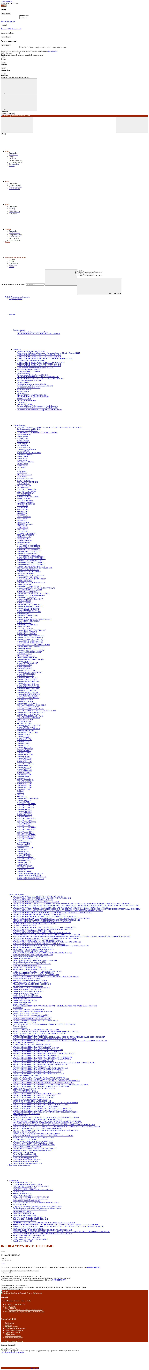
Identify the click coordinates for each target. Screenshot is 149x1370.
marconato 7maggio (23, 442)
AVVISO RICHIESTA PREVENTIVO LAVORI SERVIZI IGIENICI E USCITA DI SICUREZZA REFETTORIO (50, 1084)
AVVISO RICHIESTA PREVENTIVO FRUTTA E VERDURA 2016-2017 (38, 1050)
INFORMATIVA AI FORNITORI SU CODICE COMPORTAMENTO (36, 1134)
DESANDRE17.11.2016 (25, 720)
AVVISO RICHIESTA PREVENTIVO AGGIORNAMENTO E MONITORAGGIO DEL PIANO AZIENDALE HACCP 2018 (55, 1006)
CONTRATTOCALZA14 (25, 807)
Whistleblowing (10, 1334)
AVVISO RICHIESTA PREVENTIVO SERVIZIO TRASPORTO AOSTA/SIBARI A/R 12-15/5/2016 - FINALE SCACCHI (54, 1062)
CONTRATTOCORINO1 (25, 780)
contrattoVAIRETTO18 (24, 785)
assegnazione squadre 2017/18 (22, 1193)
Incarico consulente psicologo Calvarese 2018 (27, 997)
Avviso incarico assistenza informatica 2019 (27, 966)
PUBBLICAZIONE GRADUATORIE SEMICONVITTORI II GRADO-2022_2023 (44, 358)
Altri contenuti (14, 1180)
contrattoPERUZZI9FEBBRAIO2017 (29, 652)
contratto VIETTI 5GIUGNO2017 (28, 577)
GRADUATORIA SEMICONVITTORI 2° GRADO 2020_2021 (38, 377)
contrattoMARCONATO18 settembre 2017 (31, 566)
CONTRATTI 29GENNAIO (26, 491)
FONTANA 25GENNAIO (25, 493)
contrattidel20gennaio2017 (25, 668)
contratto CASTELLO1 (24, 871)
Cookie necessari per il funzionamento (13, 1285)
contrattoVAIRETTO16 (24, 787)
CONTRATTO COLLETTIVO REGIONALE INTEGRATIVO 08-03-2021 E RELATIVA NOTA (49, 427)
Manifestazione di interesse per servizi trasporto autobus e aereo (33, 949)
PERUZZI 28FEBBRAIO (25, 478)
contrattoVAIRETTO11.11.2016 (27, 732)
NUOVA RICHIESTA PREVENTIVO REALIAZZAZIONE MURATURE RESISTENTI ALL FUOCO (47, 1123)
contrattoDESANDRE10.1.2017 (27, 677)
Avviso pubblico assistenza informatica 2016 (27, 1075)
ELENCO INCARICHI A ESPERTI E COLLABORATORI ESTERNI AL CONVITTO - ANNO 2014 (47, 1121)
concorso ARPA (18, 1008)
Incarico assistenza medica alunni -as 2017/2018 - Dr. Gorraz (32, 1017)
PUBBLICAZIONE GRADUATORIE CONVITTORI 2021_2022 (39, 366)
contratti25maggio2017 (24, 581)
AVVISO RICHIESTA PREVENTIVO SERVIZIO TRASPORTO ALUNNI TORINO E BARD (44, 1039)
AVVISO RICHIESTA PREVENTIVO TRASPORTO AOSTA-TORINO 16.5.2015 (40, 1105)
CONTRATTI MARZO (25, 628)
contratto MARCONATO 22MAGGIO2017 (31, 582)
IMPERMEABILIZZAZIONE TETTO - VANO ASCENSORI (33, 973)
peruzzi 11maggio (22, 438)
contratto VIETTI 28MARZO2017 (28, 621)
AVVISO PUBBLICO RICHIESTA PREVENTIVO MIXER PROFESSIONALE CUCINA (43, 1136)
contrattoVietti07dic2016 (25, 699)
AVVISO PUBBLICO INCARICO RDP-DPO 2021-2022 (32, 931)
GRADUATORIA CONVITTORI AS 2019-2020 (33, 397)
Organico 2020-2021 (23, 373)
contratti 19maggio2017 (24, 584)
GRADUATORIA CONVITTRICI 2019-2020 (32, 395)
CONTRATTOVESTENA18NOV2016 (30, 716)
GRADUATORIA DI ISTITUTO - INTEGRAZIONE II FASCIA (38, 334)
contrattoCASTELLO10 (25, 754)
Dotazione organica (19, 330)
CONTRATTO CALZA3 (25, 868)
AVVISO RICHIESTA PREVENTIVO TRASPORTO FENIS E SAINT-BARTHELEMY (42, 1057)
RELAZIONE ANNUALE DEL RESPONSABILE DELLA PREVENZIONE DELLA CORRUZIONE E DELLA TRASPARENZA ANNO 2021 (61, 1232)
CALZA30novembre (24, 517)
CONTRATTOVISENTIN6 (26, 837)
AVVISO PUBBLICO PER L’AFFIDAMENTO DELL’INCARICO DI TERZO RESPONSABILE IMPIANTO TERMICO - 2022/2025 (58, 911)
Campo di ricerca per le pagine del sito (13, 284)
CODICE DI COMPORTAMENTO (25, 1132)
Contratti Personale (19, 425)
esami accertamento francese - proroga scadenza (32, 332)
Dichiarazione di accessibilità (14, 1330)
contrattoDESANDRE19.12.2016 (28, 685)
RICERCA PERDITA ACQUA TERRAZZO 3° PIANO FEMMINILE (36, 975)
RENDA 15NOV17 (23, 539)
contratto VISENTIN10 (24, 815)
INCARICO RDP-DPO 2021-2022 (24, 925)
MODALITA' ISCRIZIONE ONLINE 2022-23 (28, 1228)
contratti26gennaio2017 (24, 661)
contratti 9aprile (22, 458)
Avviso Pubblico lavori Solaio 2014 (24, 1154)
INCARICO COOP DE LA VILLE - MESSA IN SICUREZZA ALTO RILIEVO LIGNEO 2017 (44, 1024)
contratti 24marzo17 (23, 626)
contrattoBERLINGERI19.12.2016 (28, 687)
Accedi (4, 5)
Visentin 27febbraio (23, 480)
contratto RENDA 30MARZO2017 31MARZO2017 (34, 619)
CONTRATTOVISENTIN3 (26, 859)
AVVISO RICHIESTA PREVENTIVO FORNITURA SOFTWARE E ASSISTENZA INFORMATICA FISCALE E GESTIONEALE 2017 (59, 1037)
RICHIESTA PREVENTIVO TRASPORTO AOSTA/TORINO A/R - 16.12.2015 (39, 1077)
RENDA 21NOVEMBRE (25, 535)
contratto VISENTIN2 (24, 860)
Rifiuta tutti (17, 1271)
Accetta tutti (31, 1271)
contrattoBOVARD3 (23, 802)
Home (79, 270)
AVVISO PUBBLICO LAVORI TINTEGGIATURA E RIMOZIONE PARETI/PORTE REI (43, 929)
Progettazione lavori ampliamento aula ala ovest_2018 (30, 956)
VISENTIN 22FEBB (24, 486)
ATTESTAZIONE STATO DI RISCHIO (26, 1114)
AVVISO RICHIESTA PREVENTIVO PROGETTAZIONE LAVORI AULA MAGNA (42, 1059)
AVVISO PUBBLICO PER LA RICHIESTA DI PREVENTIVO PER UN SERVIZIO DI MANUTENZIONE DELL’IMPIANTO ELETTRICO (60, 907)
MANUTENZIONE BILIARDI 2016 (25, 1042)
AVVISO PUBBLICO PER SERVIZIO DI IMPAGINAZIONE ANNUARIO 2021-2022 (42, 898)
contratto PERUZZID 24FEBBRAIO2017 (30, 639)
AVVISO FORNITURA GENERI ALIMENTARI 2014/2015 (33, 1141)
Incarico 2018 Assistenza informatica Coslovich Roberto (31, 982)
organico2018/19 (22, 393)
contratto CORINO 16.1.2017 (26, 670)
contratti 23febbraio (23, 484)
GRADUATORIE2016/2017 (26, 400)
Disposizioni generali (15, 299)
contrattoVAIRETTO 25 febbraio (27, 798)
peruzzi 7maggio (22, 445)
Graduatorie (17, 349)
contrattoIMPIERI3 (23, 743)
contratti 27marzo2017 (24, 623)
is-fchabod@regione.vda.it (25, 1310)
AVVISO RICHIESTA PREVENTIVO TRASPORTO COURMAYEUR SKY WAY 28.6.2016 (44, 1053)
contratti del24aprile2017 (25, 603)
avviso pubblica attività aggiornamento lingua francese (30, 1199)
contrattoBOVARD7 (23, 776)
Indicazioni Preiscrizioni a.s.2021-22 (24, 1221)
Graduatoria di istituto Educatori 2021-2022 (31, 351)
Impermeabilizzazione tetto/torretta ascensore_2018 (29, 962)
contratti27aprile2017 (24, 601)
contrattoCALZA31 (23, 778)
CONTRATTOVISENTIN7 (26, 829)
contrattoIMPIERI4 (23, 741)
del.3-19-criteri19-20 (19, 1204)
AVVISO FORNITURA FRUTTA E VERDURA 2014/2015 (33, 1143)
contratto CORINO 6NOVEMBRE (28, 546)
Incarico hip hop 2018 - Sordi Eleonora (25, 995)
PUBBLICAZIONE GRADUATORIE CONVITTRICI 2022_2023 (39, 355)
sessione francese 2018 (20, 1004)
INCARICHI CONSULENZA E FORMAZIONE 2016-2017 (33, 1190)
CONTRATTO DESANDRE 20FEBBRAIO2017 (33, 645)
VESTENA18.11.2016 (24, 723)
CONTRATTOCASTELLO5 (26, 835)
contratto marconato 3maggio (26, 449)
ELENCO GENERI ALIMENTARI (24, 1139)
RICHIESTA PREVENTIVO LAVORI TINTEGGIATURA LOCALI (36, 1030)
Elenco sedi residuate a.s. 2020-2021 (28, 369)
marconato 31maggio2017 (25, 573)
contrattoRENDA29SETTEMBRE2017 (30, 560)
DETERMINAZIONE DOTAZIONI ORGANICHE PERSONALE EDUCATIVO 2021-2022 (44, 1223)
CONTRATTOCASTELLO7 (26, 804)
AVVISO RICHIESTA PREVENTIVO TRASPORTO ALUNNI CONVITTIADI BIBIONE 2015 (45, 1112)
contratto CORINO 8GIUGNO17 (28, 570)
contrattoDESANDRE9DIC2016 (27, 696)
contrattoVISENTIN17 (24, 771)
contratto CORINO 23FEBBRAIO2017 (30, 637)
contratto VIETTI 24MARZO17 (27, 624)
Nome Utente (24, 16)
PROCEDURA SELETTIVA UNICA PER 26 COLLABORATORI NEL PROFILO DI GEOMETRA (46, 934)
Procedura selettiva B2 (20, 1028)
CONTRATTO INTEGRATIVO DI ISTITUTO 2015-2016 (36, 710)
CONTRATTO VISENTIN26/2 (27, 482)
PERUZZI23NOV (23, 529)
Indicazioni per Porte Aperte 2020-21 (25, 1215)
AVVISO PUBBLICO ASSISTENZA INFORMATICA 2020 (33, 947)
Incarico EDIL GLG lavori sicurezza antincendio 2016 (30, 1035)
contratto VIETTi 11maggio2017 (27, 592)
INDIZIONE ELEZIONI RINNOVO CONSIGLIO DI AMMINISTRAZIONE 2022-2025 (42, 1230)
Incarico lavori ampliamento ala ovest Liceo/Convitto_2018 (32, 964)
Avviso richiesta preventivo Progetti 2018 (26, 1013)
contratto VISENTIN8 (24, 824)
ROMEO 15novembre (24, 537)
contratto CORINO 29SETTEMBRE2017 (30, 557)
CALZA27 (20, 793)
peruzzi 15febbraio (23, 487)
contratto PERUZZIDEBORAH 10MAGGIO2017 (33, 593)
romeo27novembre (23, 522)
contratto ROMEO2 (23, 853)
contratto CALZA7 (23, 849)
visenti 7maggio (22, 443)
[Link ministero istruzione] (10, 3)
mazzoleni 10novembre (24, 540)
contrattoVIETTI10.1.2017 (25, 676)
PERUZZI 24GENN (24, 495)
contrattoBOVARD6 (23, 773)
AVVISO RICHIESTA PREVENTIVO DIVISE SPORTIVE (33, 1066)
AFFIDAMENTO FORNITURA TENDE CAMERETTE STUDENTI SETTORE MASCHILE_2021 (46, 920)
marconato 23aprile (23, 451)
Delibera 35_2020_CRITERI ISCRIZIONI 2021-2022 (30, 1219)
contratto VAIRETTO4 (24, 813)
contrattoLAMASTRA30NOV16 (28, 707)
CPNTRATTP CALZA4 (25, 866)
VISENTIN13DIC (23, 511)
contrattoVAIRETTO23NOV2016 (28, 714)
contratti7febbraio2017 (24, 654)
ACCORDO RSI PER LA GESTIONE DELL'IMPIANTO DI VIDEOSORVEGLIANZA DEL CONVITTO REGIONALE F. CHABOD (58, 1226)
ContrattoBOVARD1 (24, 840)
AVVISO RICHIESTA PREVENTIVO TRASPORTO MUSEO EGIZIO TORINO (40, 1064)
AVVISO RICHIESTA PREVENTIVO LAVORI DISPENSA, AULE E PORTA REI (41, 1086)
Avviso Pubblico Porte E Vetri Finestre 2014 (27, 1159)
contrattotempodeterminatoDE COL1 (29, 875)
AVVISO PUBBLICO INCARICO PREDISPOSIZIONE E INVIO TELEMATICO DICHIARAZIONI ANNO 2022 (51, 918)
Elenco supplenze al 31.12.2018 (27, 431)
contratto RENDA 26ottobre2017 (27, 553)
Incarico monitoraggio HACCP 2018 (25, 1000)
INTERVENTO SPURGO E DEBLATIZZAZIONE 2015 (32, 1101)
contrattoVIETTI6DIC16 (25, 701)
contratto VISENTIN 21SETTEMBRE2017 (31, 564)
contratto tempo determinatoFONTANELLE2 (31, 877)
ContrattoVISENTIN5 (24, 842)
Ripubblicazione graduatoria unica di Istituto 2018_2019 (35, 386)
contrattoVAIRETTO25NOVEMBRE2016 (31, 712)
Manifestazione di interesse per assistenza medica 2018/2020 (32, 969)
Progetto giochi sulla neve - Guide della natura (28, 986)
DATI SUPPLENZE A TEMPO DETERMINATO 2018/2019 (37, 433)
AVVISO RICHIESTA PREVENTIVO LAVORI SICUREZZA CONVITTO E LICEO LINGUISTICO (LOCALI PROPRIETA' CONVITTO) (60, 1041)
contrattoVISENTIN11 (24, 800)
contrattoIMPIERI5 (23, 736)
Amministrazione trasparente (14, 1338)
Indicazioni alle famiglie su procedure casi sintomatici (30, 1210)
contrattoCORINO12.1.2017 (26, 674)
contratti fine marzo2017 (25, 617)
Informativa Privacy (11, 1327)
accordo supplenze (23, 391)
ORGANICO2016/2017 (25, 404)
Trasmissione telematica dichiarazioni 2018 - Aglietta (30, 980)
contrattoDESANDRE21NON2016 (28, 718)
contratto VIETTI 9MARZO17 (27, 632)
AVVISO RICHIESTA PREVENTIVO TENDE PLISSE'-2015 (33, 1097)
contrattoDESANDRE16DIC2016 (28, 681)
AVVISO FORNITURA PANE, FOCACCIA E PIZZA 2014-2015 (34, 1148)
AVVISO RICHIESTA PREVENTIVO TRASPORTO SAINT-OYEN (36, 1055)
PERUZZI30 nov (22, 515)
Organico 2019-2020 (23, 382)
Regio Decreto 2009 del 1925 (22, 1241)
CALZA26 (20, 795)
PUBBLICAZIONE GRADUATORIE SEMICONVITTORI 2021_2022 (41, 362)
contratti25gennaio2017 (24, 665)
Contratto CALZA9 (23, 844)
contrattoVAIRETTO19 (24, 782)
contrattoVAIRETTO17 (24, 774)
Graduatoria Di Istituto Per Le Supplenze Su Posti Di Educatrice (37, 408)
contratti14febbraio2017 (24, 648)
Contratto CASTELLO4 (25, 848)
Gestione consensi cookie (13, 1336)
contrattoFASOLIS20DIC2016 (27, 679)
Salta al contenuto (6, 2)
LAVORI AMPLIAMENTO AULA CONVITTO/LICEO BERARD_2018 (37, 971)
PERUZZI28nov (22, 518)
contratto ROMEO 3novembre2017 (28, 548)
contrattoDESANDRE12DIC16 (27, 692)
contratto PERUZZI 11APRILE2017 (29, 612)
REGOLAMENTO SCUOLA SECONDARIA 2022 (30, 1239)
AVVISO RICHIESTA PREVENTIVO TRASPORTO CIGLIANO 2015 (37, 1094)
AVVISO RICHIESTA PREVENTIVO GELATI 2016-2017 (32, 1046)
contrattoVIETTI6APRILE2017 (27, 615)
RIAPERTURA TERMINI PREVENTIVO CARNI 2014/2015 (33, 1137)
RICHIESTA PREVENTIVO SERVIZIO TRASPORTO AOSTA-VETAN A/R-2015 (41, 1079)
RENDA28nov (22, 520)
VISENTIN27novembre (25, 524)
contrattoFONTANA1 (24, 765)
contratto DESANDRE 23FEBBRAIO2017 (31, 635)
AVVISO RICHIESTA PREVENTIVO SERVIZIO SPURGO (33, 1061)
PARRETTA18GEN (24, 498)
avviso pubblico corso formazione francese (26, 1201)
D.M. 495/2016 (22, 402)
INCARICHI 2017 (19, 1191)
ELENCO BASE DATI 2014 (22, 1182)
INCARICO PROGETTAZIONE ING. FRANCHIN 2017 (32, 1019)
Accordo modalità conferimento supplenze (30, 360)
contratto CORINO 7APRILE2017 (28, 608)
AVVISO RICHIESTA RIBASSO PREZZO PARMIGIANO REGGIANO (37, 1128)
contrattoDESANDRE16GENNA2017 (29, 672)
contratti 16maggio (23, 436)
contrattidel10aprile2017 (25, 614)
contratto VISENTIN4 (24, 855)
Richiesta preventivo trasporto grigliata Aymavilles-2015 (31, 1099)
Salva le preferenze (16, 1289)
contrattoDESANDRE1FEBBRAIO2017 (30, 659)
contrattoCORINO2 (23, 734)
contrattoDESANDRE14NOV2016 (28, 729)
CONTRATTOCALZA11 (25, 831)
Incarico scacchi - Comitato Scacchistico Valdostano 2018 (31, 987)
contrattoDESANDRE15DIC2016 (28, 688)
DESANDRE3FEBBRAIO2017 (27, 657)
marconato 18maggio (24, 434)
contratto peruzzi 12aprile (25, 454)
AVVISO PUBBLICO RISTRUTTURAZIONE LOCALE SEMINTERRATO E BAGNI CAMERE (46, 938)
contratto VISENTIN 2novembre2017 (29, 550)
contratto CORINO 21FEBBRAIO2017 (30, 641)
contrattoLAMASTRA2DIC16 (27, 703)
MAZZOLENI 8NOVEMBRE (27, 544)
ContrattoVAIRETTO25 (25, 749)
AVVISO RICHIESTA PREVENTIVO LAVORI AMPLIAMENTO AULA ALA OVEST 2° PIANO (46, 977)
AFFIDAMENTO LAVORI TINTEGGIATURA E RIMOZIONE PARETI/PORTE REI (42, 922)
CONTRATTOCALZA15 (25, 805)
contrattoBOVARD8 (23, 756)
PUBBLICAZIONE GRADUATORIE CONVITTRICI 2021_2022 (39, 364)
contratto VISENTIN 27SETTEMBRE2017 (31, 559)
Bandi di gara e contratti (84, 274)
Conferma (11, 113)
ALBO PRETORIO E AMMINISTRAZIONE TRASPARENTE (34, 1088)
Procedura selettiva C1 (20, 1026)
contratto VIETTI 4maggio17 (26, 597)
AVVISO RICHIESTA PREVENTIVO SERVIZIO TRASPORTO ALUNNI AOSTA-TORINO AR (45, 1130)
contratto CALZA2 (23, 869)
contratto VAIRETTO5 (24, 811)
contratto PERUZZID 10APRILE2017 (29, 604)
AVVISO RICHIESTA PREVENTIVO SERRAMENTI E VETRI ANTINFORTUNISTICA (43, 1083)
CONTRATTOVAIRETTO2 (26, 822)
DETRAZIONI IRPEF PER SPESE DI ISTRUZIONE (31, 1197)
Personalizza (5, 1271)
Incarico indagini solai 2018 (22, 1002)
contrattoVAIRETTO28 (24, 740)
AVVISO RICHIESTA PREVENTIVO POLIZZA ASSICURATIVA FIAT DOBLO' (40, 1068)
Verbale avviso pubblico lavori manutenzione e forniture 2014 (32, 1150)
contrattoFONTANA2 (24, 751)
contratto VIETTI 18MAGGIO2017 (28, 586)
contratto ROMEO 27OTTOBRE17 (28, 551)
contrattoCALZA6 (23, 851)
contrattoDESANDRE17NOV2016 (28, 725)
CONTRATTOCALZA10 (25, 833)
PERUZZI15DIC (22, 506)
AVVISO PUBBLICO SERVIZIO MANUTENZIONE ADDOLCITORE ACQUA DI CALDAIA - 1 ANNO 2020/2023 (52, 913)
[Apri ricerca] (132, 125)
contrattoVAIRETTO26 (24, 747)
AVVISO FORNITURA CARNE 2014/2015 (27, 1147)
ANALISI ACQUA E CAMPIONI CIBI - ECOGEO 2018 (32, 984)
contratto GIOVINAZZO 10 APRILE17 (30, 606)
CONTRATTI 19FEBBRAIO (26, 489)
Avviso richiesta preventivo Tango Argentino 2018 (29, 1009)
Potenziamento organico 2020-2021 (28, 371)
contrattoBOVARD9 (23, 752)
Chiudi (3, 62)
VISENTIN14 (21, 796)
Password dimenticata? (8, 21)
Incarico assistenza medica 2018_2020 (25, 958)
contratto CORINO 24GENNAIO (28, 496)
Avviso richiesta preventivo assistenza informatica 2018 (30, 1015)
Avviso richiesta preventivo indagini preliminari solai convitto (32, 1011)
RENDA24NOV (22, 526)
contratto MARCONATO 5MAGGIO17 (30, 599)
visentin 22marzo (22, 464)
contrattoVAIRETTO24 (24, 758)
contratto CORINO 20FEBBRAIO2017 (30, 643)
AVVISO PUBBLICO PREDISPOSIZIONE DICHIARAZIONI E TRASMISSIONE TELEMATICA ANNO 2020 (50, 945)
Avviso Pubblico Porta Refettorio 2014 (25, 1161)
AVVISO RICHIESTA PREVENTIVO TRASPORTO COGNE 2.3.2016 (37, 1072)
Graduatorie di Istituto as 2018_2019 (28, 388)
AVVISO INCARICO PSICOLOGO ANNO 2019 (29, 967)
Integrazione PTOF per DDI (22, 1212)
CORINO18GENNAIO (25, 500)
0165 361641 (12, 1306)
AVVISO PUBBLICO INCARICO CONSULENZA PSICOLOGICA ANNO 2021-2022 (42, 933)
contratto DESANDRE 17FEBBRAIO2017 (31, 646)
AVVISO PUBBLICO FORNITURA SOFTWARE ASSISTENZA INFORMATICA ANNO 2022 (45, 916)
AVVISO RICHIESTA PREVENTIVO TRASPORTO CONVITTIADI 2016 (38, 1070)
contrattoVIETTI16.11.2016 (26, 727)
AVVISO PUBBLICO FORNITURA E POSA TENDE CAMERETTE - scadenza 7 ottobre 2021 (45, 927)
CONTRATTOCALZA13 (25, 820)
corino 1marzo (21, 476)
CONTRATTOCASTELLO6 (26, 827)
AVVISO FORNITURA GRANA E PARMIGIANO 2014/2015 (34, 1145)
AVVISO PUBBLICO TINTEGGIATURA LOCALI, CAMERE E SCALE (38, 940)
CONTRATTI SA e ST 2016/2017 (28, 698)
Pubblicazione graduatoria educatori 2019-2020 (32, 384)
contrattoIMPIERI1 (23, 745)
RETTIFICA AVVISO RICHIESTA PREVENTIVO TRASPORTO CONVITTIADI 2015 (42, 1108)
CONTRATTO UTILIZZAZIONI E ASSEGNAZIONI (31, 1186)
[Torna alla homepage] (74, 116)
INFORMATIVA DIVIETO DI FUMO (25, 1092)
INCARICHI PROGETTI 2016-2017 (25, 1188)
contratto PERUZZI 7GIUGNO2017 (29, 571)
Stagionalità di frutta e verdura (22, 1195)
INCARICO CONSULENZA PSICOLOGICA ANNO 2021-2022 (34, 924)
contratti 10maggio (23, 440)
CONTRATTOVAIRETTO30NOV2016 (30, 709)
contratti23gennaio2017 (24, 667)
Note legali (8, 1325)
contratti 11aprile (22, 456)
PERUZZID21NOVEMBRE (26, 533)
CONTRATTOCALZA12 (25, 826)
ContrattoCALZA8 (23, 846)
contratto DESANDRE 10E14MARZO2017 (31, 630)
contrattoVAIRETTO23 (24, 760)
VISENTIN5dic (22, 513)
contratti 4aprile (22, 460)
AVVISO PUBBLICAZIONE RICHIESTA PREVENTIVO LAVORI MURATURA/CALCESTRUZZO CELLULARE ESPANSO (56, 1126)
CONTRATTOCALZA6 (25, 857)
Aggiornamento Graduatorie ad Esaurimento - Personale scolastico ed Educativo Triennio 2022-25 (48, 353)
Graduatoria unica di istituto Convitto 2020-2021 (32, 375)
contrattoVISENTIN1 (24, 862)
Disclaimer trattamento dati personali (12, 1352)
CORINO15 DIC (22, 507)
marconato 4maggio (23, 447)
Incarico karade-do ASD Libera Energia (26, 993)
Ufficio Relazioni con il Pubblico (15, 1328)
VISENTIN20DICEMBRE (26, 504)
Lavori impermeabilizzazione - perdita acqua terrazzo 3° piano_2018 (35, 960)
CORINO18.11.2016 (24, 721)
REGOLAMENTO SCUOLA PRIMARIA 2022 (29, 1235)
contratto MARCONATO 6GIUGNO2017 (31, 575)
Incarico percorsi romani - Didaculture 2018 (27, 989)
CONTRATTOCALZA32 (25, 763)
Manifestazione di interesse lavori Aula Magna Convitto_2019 (33, 955)
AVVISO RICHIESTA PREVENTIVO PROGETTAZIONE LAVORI (36, 1106)
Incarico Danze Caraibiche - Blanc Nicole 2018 (28, 991)
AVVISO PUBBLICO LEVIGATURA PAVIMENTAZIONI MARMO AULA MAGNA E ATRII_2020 (47, 942)
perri (18, 469)
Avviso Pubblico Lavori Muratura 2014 (25, 1156)
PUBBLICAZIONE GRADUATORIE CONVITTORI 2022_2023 (39, 357)
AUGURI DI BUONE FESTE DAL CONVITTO (29, 1217)
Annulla (4, 113)
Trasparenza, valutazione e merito (19, 1165)
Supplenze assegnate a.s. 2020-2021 (28, 429)
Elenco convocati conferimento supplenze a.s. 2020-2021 (35, 368)
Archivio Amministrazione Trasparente (89, 272)
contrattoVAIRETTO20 (24, 769)
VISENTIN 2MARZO (24, 475)
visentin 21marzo (22, 465)
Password (23, 18)
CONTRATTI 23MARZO (25, 462)
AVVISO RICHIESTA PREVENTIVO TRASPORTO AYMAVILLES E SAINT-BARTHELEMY (45, 1103)
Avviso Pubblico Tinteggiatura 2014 (24, 1158)
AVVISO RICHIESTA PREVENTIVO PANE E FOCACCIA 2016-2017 (37, 1051)
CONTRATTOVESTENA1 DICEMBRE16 (31, 705)
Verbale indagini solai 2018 (21, 998)
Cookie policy (9, 1323)
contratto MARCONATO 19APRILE (29, 453)
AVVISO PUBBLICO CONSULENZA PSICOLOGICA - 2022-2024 (36, 902)
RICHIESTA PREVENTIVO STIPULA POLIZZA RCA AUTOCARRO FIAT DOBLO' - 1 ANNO (46, 1117)
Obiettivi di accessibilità (12, 1332)
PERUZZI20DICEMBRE (25, 502)
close (3, 134)
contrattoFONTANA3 (24, 738)
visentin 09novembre (23, 542)
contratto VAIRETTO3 (24, 816)
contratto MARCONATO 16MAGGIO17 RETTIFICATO (36, 588)
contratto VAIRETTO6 (24, 809)
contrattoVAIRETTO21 (24, 767)
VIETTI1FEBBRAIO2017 (26, 656)
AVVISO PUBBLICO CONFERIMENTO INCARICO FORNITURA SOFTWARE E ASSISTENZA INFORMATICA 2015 (54, 1125)
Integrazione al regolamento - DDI (24, 1213)
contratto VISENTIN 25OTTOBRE (28, 555)
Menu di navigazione (114, 293)
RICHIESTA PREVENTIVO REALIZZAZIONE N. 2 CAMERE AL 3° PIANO (39, 1033)
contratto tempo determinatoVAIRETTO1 (30, 879)
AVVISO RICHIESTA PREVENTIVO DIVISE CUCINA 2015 (34, 1095)
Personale (12, 314)
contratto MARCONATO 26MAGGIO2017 (31, 579)
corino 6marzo (21, 471)
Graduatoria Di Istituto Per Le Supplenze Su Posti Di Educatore (37, 406)
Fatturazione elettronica (20, 1115)
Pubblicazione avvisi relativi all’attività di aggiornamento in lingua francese (37, 1208)
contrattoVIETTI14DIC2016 (26, 690)
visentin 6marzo (22, 473)
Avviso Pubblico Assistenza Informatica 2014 (27, 1163)
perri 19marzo (21, 467)
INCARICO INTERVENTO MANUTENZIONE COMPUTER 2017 (36, 1020)
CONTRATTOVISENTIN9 (26, 818)
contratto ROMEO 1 (23, 864)
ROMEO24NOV (22, 528)
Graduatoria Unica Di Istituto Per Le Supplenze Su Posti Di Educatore (39, 410)
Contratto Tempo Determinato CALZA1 (30, 873)
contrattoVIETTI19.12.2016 (26, 683)
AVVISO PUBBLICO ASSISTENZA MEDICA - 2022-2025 (33, 900)
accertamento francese (24, 389)
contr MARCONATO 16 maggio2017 (29, 590)
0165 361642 (12, 1308)
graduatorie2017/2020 (24, 399)
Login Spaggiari (52, 51)
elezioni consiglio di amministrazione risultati (27, 1184)
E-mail (22, 47)
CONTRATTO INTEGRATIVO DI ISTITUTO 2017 (34, 568)
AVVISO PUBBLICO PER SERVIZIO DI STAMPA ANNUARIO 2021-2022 (38, 896)
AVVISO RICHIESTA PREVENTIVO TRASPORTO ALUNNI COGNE (37, 1119)
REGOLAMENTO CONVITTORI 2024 (26, 1237)
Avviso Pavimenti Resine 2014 (23, 1152)
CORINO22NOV (23, 531)
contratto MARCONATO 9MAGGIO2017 (31, 595)
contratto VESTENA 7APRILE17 (28, 610)
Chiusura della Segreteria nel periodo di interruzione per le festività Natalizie (37, 1206)
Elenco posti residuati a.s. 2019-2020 (29, 380)
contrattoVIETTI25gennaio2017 (27, 663)
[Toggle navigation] (17, 125)
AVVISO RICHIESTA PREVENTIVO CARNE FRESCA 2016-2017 (36, 1048)
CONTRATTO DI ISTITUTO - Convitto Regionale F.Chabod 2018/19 (36, 1202)
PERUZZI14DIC (22, 509)
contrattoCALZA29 (23, 789)
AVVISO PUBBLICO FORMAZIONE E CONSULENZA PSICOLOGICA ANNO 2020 (42, 953)
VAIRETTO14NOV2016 (25, 731)
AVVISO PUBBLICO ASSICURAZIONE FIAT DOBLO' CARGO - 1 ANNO (39, 914)
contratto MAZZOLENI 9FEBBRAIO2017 (31, 650)
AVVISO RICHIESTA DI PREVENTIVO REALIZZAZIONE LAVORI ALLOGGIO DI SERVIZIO (46, 1081)
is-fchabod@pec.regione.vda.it (26, 1312)
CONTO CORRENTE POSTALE (24, 1090)
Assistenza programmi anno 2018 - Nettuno (27, 978)
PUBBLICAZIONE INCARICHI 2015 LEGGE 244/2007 (32, 1044)
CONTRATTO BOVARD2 (26, 838)
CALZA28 (20, 791)
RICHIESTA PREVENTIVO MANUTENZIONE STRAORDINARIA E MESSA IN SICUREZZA (46, 1031)
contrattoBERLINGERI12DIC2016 (28, 694)
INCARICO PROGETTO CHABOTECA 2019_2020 (30, 951)
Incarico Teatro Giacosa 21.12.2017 (24, 1022)
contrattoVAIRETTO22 (24, 762)
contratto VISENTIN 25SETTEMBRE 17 (30, 562)
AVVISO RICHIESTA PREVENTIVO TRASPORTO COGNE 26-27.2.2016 (38, 1073)
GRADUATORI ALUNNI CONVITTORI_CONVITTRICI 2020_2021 (40, 378)
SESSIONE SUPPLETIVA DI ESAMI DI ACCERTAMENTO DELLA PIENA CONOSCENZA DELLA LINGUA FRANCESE (55, 1224)
